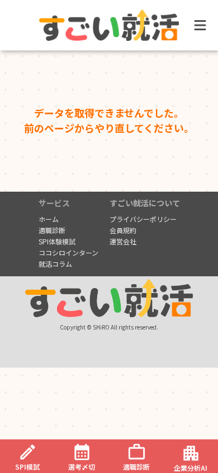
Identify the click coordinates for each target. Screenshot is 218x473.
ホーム (49, 219)
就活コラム (55, 263)
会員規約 (123, 230)
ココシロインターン (68, 252)
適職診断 (52, 230)
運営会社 (123, 241)
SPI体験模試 (57, 241)
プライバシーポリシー (143, 219)
